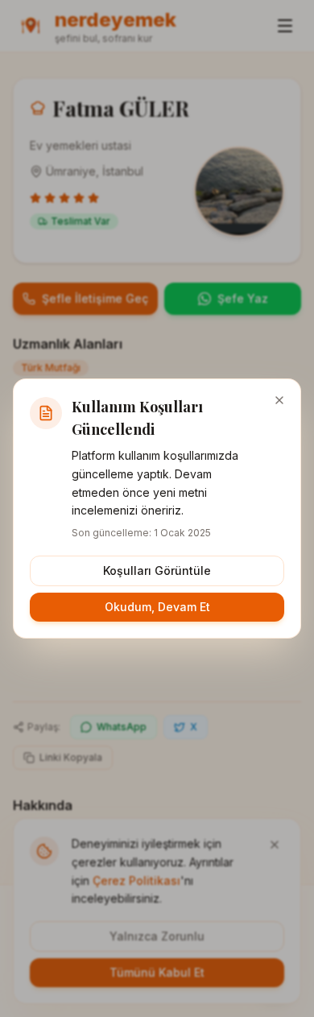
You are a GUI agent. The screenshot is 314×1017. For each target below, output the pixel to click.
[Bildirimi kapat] (279, 400)
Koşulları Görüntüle (157, 570)
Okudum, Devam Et (157, 607)
